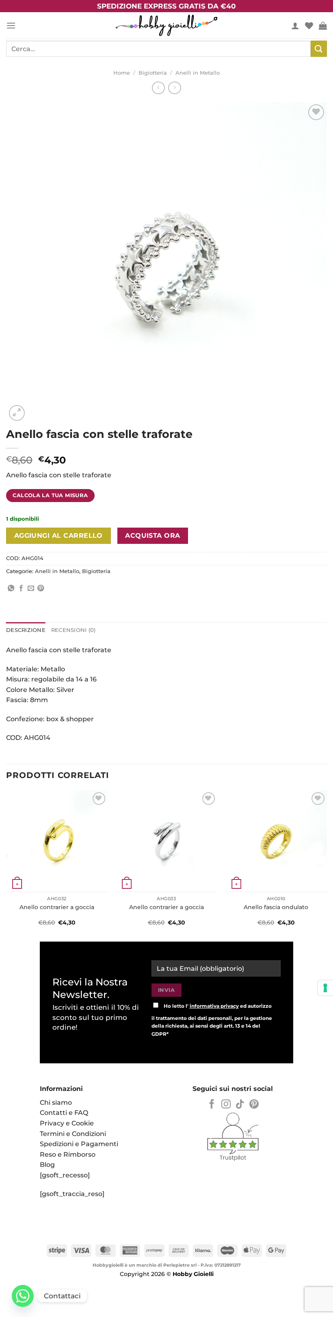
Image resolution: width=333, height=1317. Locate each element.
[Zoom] (17, 413)
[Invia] (319, 48)
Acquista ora (152, 535)
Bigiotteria (152, 73)
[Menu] (11, 25)
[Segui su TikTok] (239, 1104)
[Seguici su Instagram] (226, 1104)
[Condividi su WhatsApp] (11, 588)
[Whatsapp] (23, 1296)
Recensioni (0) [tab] (73, 630)
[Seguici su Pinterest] (254, 1104)
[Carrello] (323, 25)
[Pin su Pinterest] (40, 588)
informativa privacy (214, 1006)
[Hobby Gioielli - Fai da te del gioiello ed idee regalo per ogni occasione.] (166, 25)
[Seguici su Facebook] (211, 1104)
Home (121, 73)
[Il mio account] (295, 25)
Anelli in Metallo (197, 73)
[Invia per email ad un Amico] (31, 588)
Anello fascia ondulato (276, 907)
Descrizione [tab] (25, 630)
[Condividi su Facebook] (21, 588)
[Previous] (6, 863)
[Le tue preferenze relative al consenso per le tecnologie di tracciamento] (325, 988)
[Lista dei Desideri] (309, 25)
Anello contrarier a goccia (56, 907)
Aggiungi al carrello (58, 535)
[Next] (326, 863)
